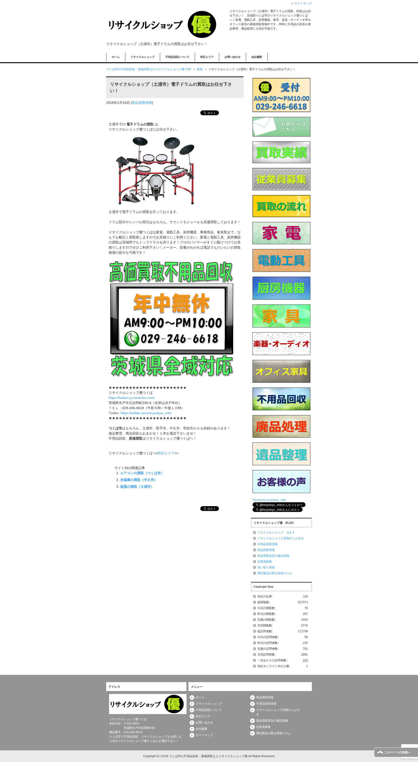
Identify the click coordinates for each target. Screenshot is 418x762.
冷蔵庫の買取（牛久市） (138, 480)
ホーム (116, 56)
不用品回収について (177, 56)
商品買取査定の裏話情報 (273, 555)
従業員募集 (264, 561)
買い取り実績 (266, 567)
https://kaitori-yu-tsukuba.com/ (132, 398)
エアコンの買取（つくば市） (142, 473)
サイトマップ (204, 735)
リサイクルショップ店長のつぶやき (280, 538)
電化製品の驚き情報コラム (274, 573)
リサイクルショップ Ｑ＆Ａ (276, 532)
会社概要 (256, 56)
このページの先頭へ (397, 752)
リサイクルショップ (143, 56)
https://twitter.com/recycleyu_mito (146, 413)
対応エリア (207, 56)
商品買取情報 (142, 103)
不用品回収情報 (267, 544)
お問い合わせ (232, 56)
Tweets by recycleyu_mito (269, 500)
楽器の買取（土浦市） (137, 486)
